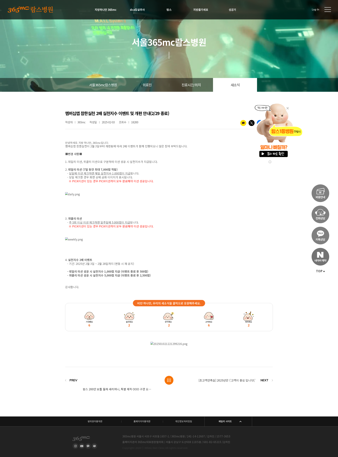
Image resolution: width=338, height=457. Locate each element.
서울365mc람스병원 (103, 85)
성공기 (232, 9)
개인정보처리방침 (183, 421)
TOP (319, 271)
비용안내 (320, 193)
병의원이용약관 (95, 421)
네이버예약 (320, 257)
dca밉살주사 (137, 9)
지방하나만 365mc (106, 9)
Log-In (315, 9)
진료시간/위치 (191, 85)
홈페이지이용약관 (142, 421)
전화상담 (320, 214)
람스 (169, 9)
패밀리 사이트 (225, 421)
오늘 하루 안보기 (281, 162)
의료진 (147, 85)
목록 (169, 380)
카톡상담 (320, 235)
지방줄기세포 (200, 9)
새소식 (235, 85)
